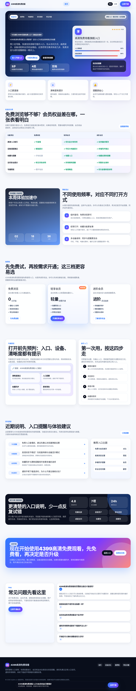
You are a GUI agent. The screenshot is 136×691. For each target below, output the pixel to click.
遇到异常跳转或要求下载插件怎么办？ (73, 626)
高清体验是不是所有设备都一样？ (72, 604)
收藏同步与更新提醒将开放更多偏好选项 (39, 462)
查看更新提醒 (48, 58)
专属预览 (30, 17)
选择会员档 (120, 553)
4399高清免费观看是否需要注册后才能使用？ (76, 586)
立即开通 (125, 4)
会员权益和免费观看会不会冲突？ (72, 615)
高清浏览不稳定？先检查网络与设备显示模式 (41, 452)
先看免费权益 (32, 58)
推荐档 (22, 17)
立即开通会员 (15, 609)
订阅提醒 (125, 433)
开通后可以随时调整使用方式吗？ (72, 636)
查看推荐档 (124, 126)
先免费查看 (14, 318)
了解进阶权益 (100, 318)
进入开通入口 (17, 58)
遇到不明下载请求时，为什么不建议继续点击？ (42, 471)
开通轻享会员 (58, 318)
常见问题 (49, 17)
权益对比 (14, 17)
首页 (66, 4)
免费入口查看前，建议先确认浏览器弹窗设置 (41, 443)
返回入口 (107, 553)
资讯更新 (40, 17)
